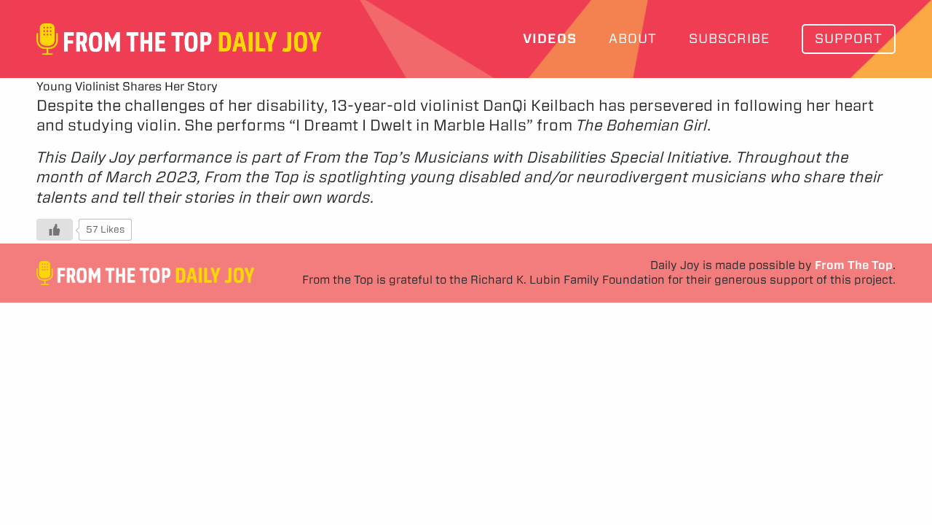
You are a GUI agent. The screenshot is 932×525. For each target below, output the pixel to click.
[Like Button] (54, 230)
